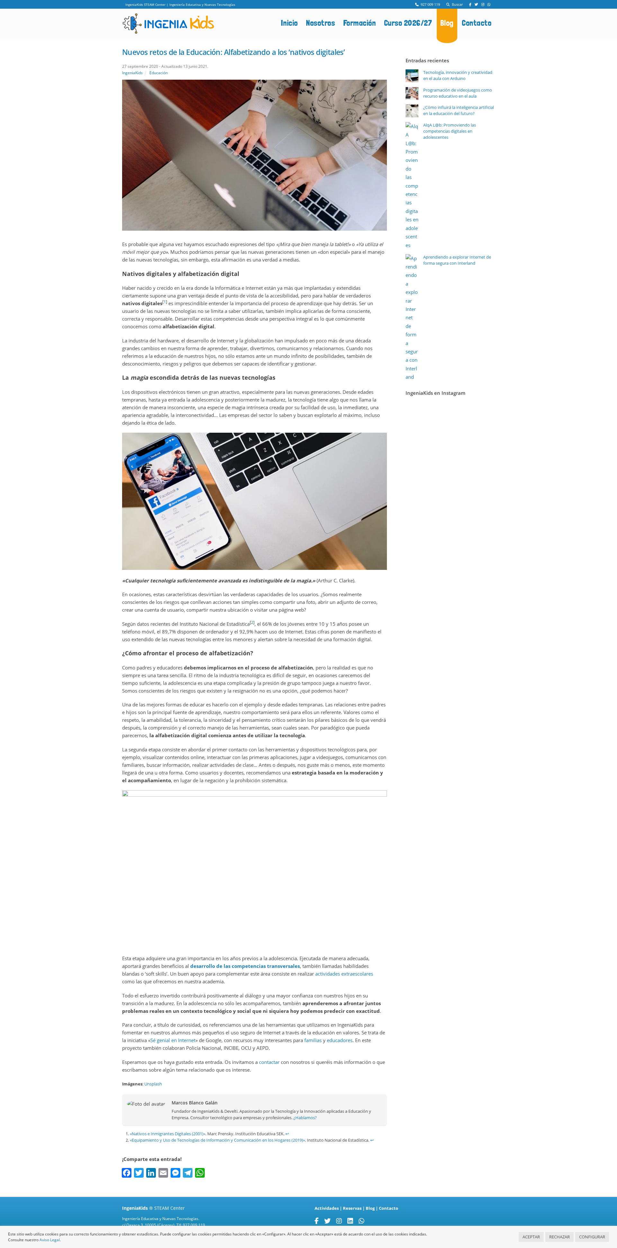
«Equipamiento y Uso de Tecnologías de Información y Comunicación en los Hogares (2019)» (217, 1140)
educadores (340, 1040)
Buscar (456, 4)
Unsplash (153, 1084)
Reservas (352, 1208)
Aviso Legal (50, 1240)
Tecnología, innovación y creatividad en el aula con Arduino (457, 75)
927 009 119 (429, 4)
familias (313, 1040)
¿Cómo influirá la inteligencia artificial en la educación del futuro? (458, 110)
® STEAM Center (153, 1208)
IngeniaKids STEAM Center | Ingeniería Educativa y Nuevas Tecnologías (180, 4)
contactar (269, 1062)
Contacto (476, 23)
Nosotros (320, 23)
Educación (158, 72)
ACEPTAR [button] (531, 1237)
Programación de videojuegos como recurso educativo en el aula (457, 93)
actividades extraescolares (344, 973)
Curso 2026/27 (408, 23)
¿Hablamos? (305, 1117)
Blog (447, 23)
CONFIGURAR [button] (592, 1237)
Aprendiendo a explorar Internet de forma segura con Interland (457, 260)
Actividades (327, 1208)
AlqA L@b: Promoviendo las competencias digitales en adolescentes (449, 131)
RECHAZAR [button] (559, 1237)
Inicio (289, 23)
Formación (359, 23)
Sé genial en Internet (172, 1040)
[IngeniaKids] (168, 31)
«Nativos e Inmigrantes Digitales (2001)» (167, 1134)
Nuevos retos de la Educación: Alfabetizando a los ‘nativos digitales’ (233, 52)
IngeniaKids (132, 72)
